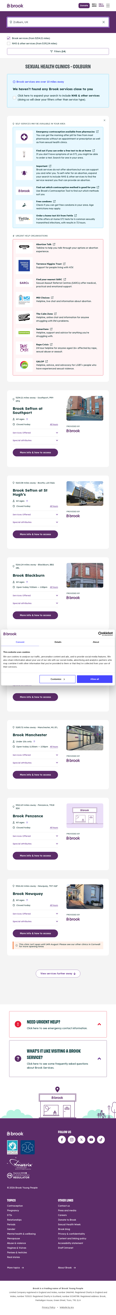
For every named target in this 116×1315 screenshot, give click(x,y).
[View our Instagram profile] (72, 1139)
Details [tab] (58, 642)
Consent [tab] (20, 642)
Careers (62, 1215)
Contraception (15, 1205)
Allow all (94, 679)
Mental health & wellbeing (21, 1233)
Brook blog (64, 1229)
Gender (11, 1229)
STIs (9, 1215)
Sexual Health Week (69, 1224)
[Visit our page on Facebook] (62, 1139)
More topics (13, 1267)
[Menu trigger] (108, 5)
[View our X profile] (81, 1139)
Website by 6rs (67, 1307)
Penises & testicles (17, 1252)
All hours (54, 424)
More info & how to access (35, 452)
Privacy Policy (48, 1307)
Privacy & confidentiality (71, 1233)
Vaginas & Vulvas (16, 1247)
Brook (15, 5)
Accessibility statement (70, 1243)
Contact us (64, 1205)
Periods (11, 1224)
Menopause (13, 1238)
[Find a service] (101, 6)
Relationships (14, 1219)
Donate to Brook (67, 1219)
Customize (56, 679)
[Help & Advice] (94, 6)
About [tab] (96, 642)
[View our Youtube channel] (91, 1139)
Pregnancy (13, 1210)
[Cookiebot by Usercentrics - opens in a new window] (100, 634)
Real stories (13, 1257)
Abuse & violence (16, 1243)
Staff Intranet (65, 1247)
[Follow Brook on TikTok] (101, 1139)
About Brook (65, 1267)
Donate (84, 5)
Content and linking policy (72, 1238)
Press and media (67, 1210)
